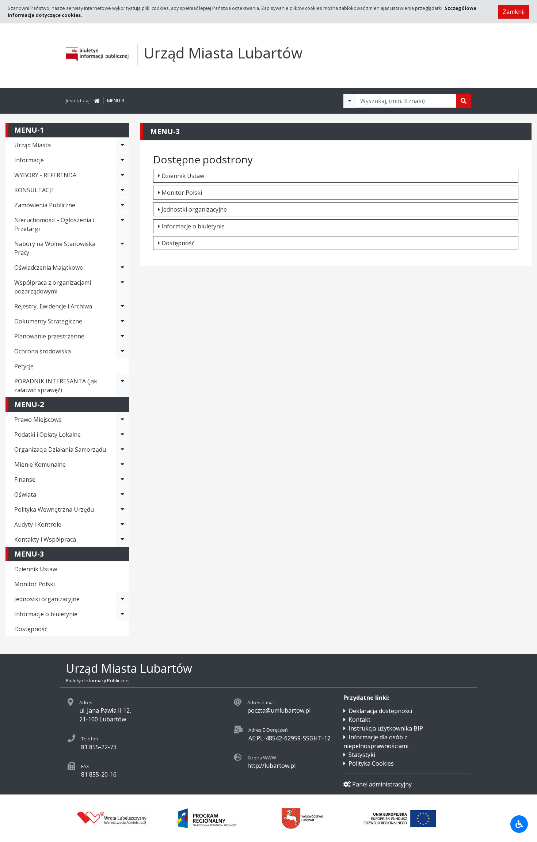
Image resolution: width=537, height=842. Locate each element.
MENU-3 (115, 100)
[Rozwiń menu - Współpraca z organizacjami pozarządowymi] (122, 287)
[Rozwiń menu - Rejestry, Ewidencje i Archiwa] (122, 306)
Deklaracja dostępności (380, 711)
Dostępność (30, 629)
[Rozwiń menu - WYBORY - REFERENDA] (122, 175)
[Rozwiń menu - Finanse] (122, 479)
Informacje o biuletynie (193, 226)
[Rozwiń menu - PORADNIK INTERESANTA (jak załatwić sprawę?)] (122, 385)
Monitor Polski (34, 584)
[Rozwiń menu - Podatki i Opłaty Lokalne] (122, 434)
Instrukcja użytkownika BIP (386, 728)
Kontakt (359, 720)
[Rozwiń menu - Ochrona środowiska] (122, 351)
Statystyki (362, 755)
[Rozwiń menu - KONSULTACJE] (122, 190)
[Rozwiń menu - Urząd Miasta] (122, 145)
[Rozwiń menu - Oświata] (122, 494)
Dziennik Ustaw (35, 569)
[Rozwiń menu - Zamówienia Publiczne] (122, 205)
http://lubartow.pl (271, 766)
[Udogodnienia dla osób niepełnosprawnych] (519, 824)
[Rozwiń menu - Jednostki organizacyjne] (122, 599)
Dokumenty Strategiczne (48, 321)
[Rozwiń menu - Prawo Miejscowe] (122, 419)
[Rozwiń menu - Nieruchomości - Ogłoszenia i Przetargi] (122, 224)
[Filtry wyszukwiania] (349, 101)
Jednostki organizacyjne (194, 209)
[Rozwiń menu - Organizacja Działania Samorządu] (122, 449)
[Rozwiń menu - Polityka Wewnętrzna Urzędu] (122, 509)
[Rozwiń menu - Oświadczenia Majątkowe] (122, 267)
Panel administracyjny (382, 784)
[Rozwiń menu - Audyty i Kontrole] (122, 524)
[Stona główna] (96, 100)
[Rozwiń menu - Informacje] (122, 160)
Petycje (24, 366)
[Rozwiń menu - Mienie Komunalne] (122, 464)
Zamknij (514, 12)
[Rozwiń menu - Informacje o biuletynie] (122, 614)
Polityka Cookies (371, 763)
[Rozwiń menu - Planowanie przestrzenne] (122, 336)
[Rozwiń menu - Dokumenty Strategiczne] (122, 321)
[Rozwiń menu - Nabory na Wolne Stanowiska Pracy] (122, 248)
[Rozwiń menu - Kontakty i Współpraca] (122, 539)
